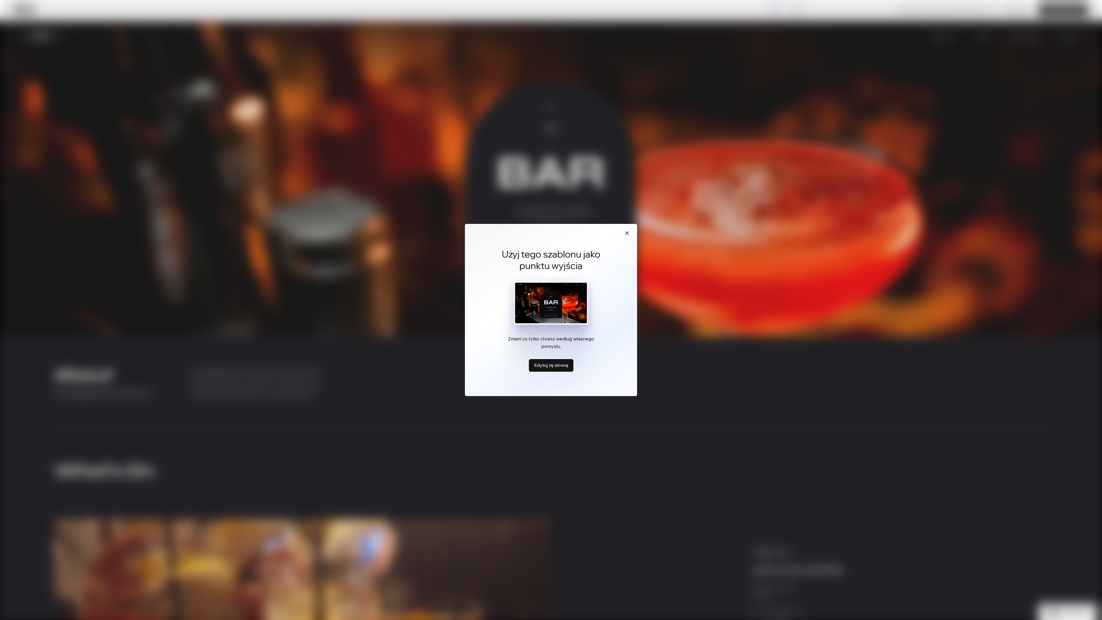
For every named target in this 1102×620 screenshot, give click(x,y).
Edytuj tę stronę (551, 365)
